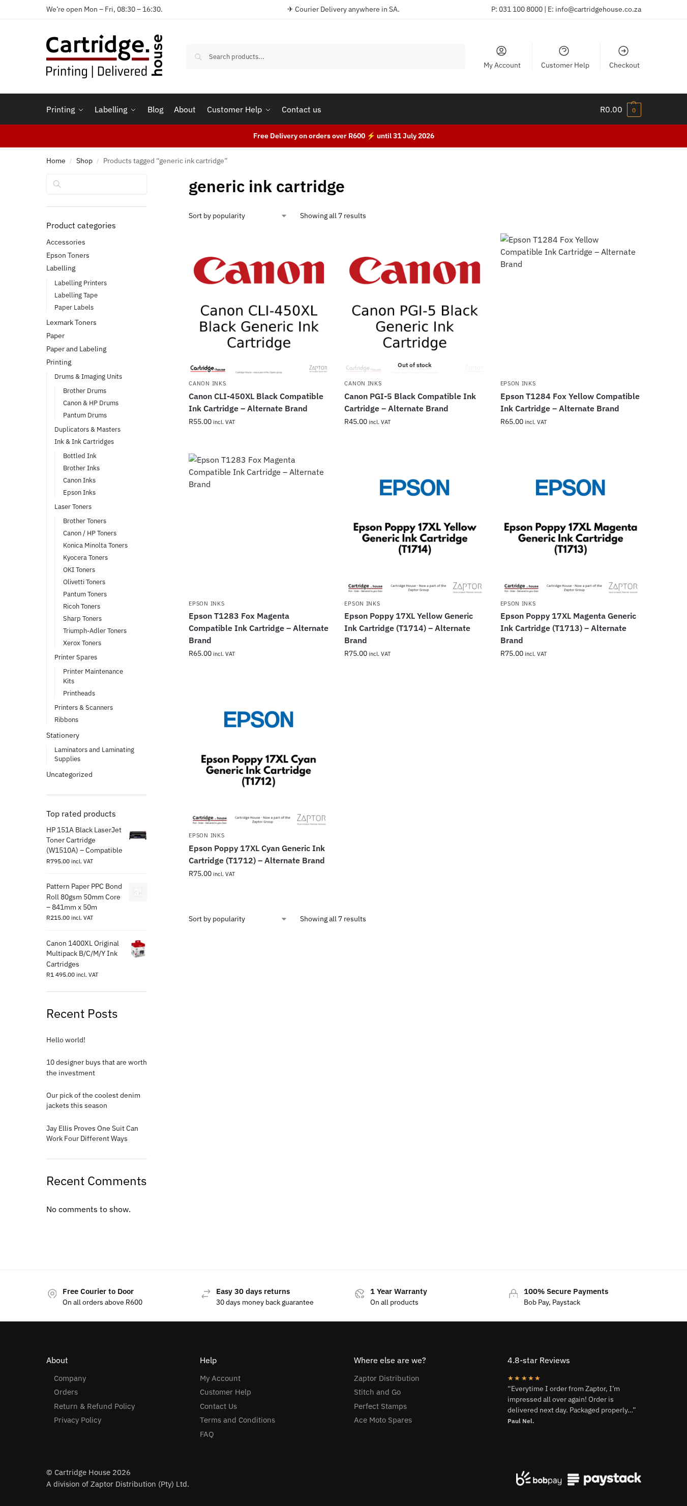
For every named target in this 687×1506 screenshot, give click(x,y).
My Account (502, 65)
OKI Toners (79, 569)
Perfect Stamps (380, 1406)
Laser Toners (73, 506)
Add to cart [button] (259, 443)
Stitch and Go (377, 1392)
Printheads (79, 693)
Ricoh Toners (81, 606)
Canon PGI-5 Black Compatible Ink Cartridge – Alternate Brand (410, 402)
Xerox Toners (82, 643)
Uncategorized (69, 774)
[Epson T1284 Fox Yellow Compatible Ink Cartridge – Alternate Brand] (570, 303)
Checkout (624, 65)
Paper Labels (74, 307)
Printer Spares (75, 657)
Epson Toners (67, 255)
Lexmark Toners (71, 322)
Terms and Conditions (237, 1420)
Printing (58, 362)
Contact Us (218, 1406)
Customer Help (565, 65)
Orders (66, 1392)
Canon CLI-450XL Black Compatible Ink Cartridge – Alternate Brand (256, 402)
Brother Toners (84, 521)
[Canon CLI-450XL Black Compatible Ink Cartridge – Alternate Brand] (259, 303)
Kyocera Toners (85, 557)
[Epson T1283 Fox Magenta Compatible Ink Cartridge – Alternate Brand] (259, 524)
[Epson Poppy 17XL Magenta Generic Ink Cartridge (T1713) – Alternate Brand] (570, 524)
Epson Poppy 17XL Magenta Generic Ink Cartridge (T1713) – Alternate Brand (568, 628)
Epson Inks (518, 383)
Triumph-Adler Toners (95, 630)
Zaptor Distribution (387, 1378)
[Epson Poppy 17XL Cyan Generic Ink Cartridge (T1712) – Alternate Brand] (259, 755)
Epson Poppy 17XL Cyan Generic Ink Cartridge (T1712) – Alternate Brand (257, 854)
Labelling (60, 268)
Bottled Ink (80, 455)
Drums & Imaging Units (88, 376)
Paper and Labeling (76, 348)
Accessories (65, 242)
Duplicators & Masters (87, 429)
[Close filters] (150, 180)
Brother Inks (81, 468)
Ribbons (66, 719)
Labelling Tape (76, 295)
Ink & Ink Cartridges (84, 441)
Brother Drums (84, 390)
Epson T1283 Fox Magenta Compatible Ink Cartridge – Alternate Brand (258, 628)
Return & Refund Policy (94, 1406)
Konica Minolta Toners (95, 545)
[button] (620, 109)
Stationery (62, 735)
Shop (84, 160)
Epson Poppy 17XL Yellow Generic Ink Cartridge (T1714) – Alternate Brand (408, 628)
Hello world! (65, 1039)
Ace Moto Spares (383, 1420)
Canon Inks (207, 383)
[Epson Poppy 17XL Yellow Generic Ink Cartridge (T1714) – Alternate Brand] (414, 524)
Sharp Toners (82, 618)
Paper (55, 335)
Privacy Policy (77, 1420)
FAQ (207, 1434)
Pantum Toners (85, 594)
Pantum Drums (85, 415)
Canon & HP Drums (90, 403)
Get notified (415, 443)
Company (70, 1378)
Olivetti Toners (84, 582)
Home (56, 160)
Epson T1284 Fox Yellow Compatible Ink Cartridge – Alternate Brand (570, 402)
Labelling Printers (80, 283)
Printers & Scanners (83, 707)
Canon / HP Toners (89, 533)
